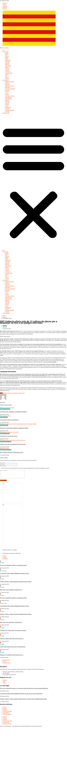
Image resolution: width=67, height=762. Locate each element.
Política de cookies (7, 714)
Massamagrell (8, 98)
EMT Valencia (8, 393)
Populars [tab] (5, 557)
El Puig (6, 91)
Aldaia (6, 57)
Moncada (7, 101)
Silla (6, 76)
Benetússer (8, 60)
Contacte (5, 708)
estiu (13, 393)
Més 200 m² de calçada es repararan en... (11, 589)
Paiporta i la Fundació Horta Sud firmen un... (12, 655)
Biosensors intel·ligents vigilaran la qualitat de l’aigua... (14, 428)
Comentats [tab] (5, 558)
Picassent (7, 71)
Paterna (7, 104)
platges (16, 393)
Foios (6, 93)
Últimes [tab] (4, 556)
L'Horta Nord (7, 409)
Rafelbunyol (8, 107)
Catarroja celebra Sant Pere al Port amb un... (12, 638)
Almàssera (7, 87)
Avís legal (5, 709)
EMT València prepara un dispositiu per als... (12, 452)
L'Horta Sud (7, 433)
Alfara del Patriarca (9, 86)
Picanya (7, 70)
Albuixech (7, 84)
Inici (4, 50)
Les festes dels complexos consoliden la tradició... (13, 411)
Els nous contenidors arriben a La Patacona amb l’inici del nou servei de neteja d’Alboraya (24, 688)
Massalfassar (8, 97)
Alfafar (6, 58)
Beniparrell (7, 61)
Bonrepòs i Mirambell (10, 88)
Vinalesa (7, 111)
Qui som (4, 707)
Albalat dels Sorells (9, 81)
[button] (33, 182)
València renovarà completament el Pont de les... (13, 444)
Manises (7, 64)
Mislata (7, 67)
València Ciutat (6, 113)
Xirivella (7, 78)
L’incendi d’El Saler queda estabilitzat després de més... (14, 573)
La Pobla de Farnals (9, 96)
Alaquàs (7, 53)
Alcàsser (7, 56)
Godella (7, 94)
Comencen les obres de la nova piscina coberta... (13, 630)
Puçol (6, 106)
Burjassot (7, 90)
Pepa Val (5, 327)
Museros (7, 103)
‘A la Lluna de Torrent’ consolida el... (9, 420)
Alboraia (7, 83)
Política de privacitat (7, 711)
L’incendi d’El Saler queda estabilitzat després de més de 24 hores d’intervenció (21, 693)
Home (4, 315)
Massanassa (8, 66)
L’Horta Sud (5, 51)
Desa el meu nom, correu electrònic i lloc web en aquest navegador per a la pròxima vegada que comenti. (25, 468)
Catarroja (7, 63)
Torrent (6, 77)
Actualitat (5, 317)
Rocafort (7, 108)
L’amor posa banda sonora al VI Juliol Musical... (13, 646)
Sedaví (6, 74)
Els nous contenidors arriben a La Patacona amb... (13, 565)
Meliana (7, 100)
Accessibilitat (6, 712)
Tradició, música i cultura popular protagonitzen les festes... (16, 581)
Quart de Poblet (8, 73)
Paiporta (7, 68)
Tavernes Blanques (9, 110)
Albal (6, 54)
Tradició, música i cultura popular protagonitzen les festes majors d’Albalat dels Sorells (23, 699)
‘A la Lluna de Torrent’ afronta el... (9, 436)
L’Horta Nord (5, 80)
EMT (4, 393)
